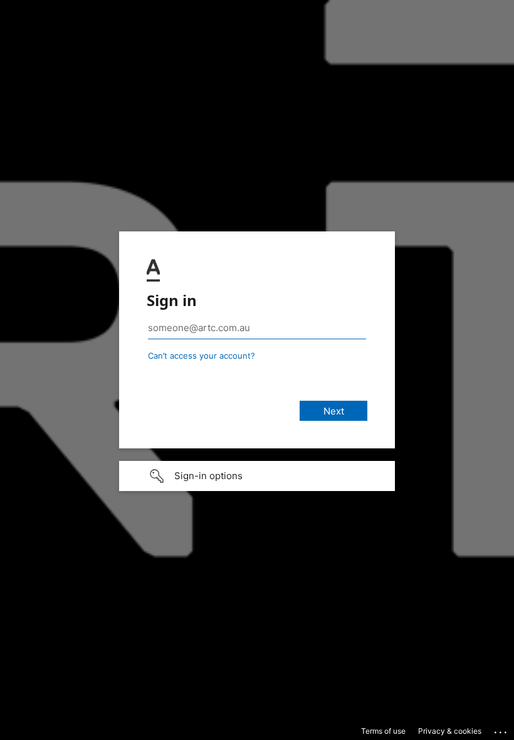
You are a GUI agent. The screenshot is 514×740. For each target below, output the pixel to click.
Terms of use (383, 731)
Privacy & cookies (449, 731)
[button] (257, 476)
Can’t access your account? (201, 356)
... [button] (501, 729)
